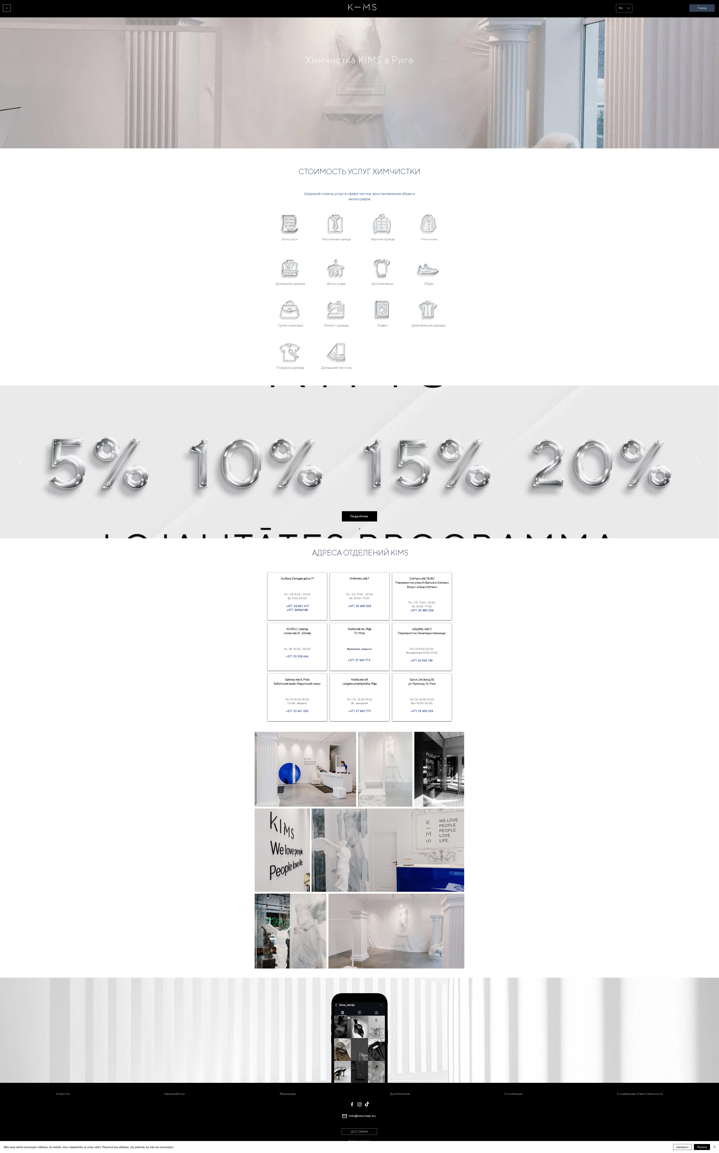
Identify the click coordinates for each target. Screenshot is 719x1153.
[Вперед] (698, 462)
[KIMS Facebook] (352, 1104)
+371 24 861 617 (297, 606)
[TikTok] (367, 1104)
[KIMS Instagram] (359, 1104)
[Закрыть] (714, 1147)
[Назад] (21, 462)
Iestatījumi (682, 1147)
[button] (6, 8)
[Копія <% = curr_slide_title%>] (359, 529)
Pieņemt (702, 1147)
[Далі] (297, 644)
